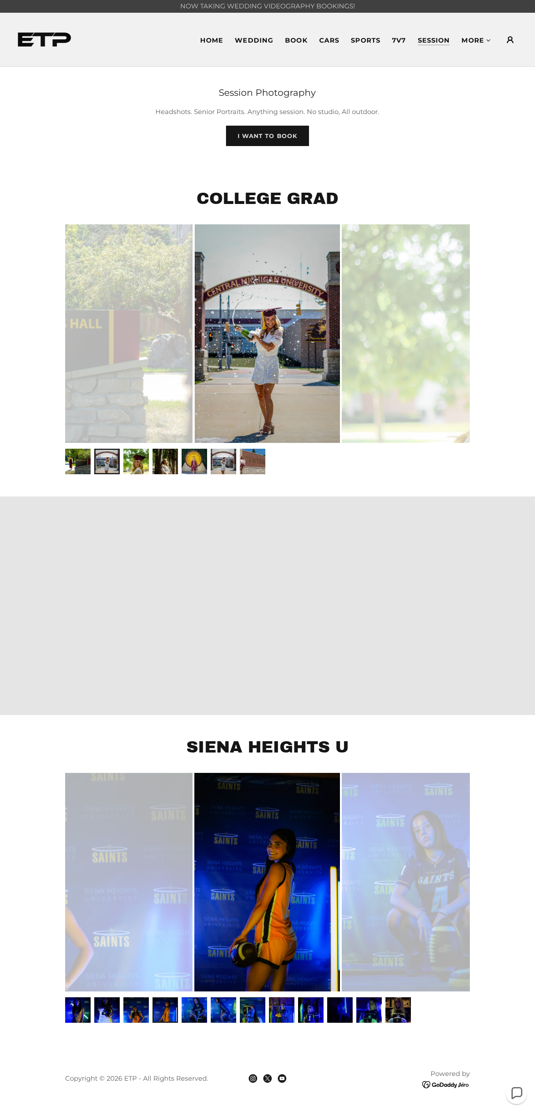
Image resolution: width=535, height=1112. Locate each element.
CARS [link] (329, 40)
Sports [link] (365, 40)
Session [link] (434, 40)
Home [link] (211, 40)
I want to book (267, 136)
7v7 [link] (399, 40)
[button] (476, 40)
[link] (44, 39)
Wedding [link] (254, 40)
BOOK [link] (296, 40)
